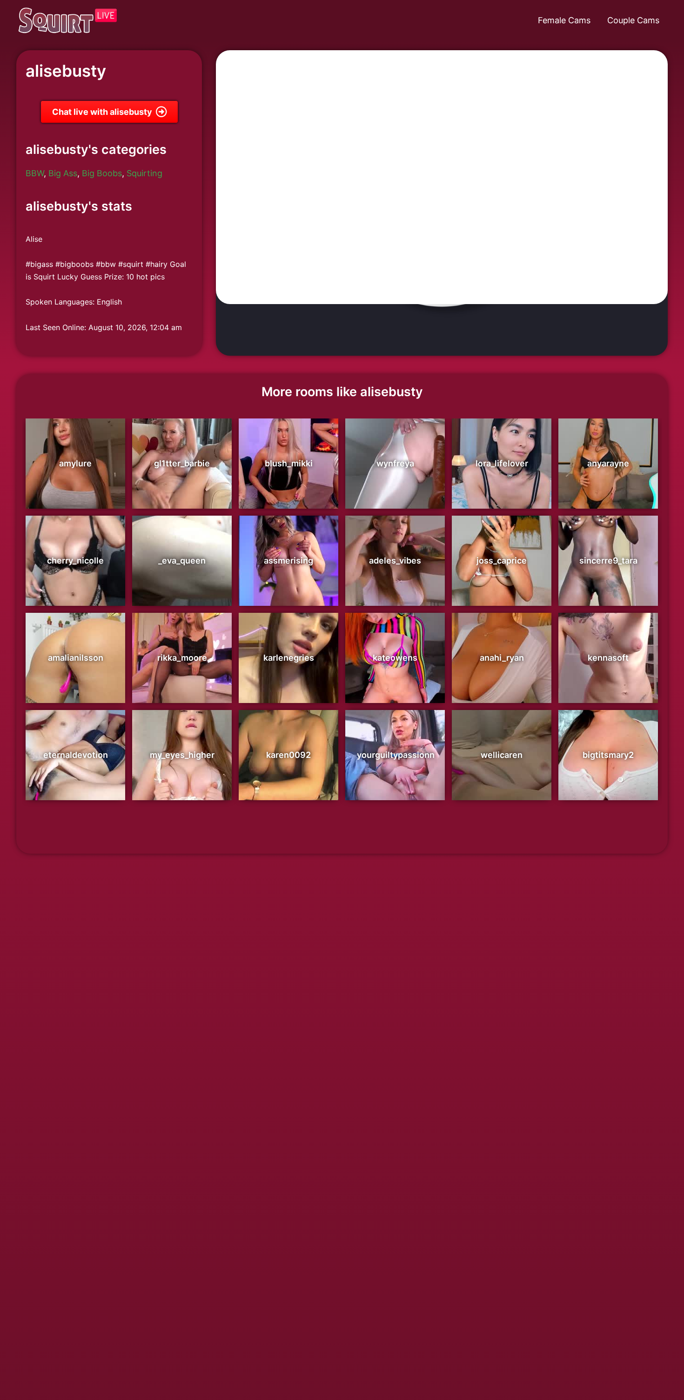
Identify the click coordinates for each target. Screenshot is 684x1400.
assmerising (288, 560)
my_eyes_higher (182, 755)
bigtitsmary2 (608, 755)
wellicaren (502, 755)
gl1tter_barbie (182, 463)
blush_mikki (289, 463)
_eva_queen (182, 560)
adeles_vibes (395, 560)
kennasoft (608, 658)
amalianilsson (75, 658)
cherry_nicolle (75, 560)
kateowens (395, 658)
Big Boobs (102, 173)
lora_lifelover (502, 463)
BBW (35, 173)
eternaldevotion (75, 755)
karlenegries (288, 658)
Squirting (144, 173)
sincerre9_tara (608, 560)
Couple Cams (633, 20)
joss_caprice (501, 560)
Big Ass (62, 173)
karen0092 (288, 755)
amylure (75, 463)
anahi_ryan (502, 658)
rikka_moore (182, 658)
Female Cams (564, 20)
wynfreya (395, 463)
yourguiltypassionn (396, 755)
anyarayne (608, 463)
